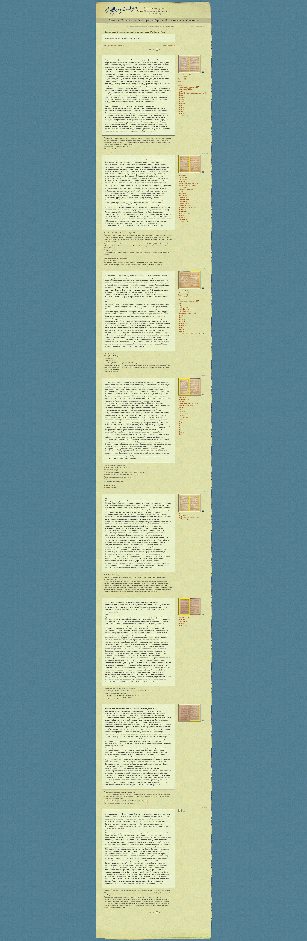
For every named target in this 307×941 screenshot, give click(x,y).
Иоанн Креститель (184, 205)
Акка (179, 81)
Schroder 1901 (183, 402)
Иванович (181, 412)
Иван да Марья (183, 199)
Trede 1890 (182, 79)
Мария (180, 111)
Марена (181, 514)
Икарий (180, 420)
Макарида (181, 97)
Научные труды (136, 26)
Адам (180, 299)
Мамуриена (182, 319)
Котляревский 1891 (185, 89)
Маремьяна (182, 103)
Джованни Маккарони (185, 189)
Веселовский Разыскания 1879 (189, 87)
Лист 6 (206, 269)
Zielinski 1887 (183, 297)
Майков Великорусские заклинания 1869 (192, 93)
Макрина (181, 101)
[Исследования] (173, 22)
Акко (179, 83)
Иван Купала (182, 197)
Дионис (180, 408)
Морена (181, 113)
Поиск (205, 26)
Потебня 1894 (183, 221)
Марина (181, 109)
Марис (180, 428)
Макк (180, 317)
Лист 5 (206, 53)
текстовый (110, 45)
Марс (180, 327)
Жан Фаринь (182, 195)
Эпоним (181, 436)
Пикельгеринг (183, 219)
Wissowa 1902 (183, 295)
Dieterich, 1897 (183, 177)
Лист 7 (206, 492)
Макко (180, 426)
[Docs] (112, 22)
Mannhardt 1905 (183, 181)
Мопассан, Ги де (184, 213)
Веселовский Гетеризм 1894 (188, 183)
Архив (129, 26)
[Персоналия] (148, 22)
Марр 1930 (182, 516)
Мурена (181, 329)
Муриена (181, 331)
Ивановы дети (183, 414)
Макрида (181, 99)
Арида (180, 85)
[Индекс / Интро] (127, 22)
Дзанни (180, 191)
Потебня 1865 (183, 115)
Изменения (198, 26)
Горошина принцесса (185, 406)
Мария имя (182, 325)
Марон (180, 434)
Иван (180, 305)
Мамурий (181, 321)
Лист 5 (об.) (204, 153)
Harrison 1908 (183, 291)
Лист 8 (206, 702)
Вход (192, 26)
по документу (170, 45)
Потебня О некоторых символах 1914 (191, 333)
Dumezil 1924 (183, 77)
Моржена (181, 217)
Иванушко (181, 416)
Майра (180, 422)
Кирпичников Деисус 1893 (187, 207)
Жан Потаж (182, 193)
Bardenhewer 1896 (184, 75)
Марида (181, 107)
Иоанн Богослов (183, 203)
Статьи (143, 26)
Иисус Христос (183, 201)
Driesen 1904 (182, 179)
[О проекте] (192, 22)
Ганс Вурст (182, 187)
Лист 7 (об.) (204, 596)
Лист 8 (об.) (204, 807)
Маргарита (182, 209)
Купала (180, 91)
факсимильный (119, 45)
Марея (180, 105)
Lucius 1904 (182, 175)
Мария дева (182, 211)
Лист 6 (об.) (204, 375)
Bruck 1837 (182, 398)
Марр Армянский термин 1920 (188, 518)
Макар (180, 95)
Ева (179, 303)
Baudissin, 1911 (183, 617)
